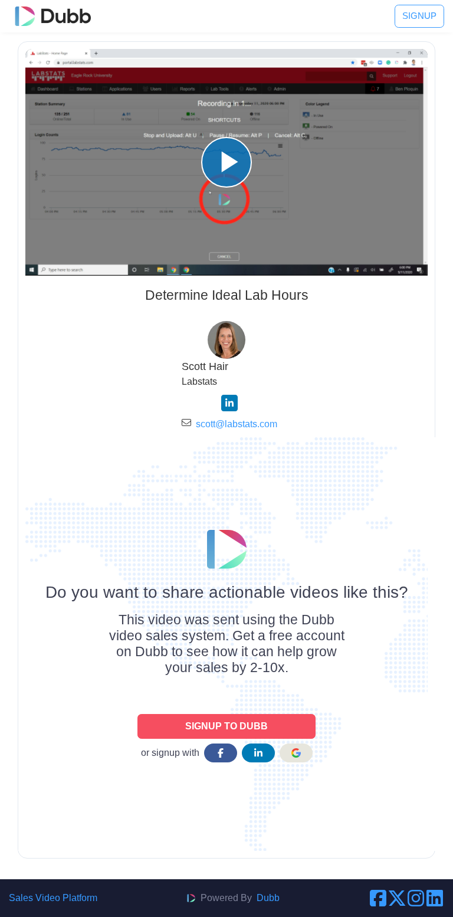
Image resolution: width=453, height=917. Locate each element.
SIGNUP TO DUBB (226, 726)
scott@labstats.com (236, 424)
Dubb (268, 898)
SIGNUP (419, 16)
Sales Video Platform (53, 898)
